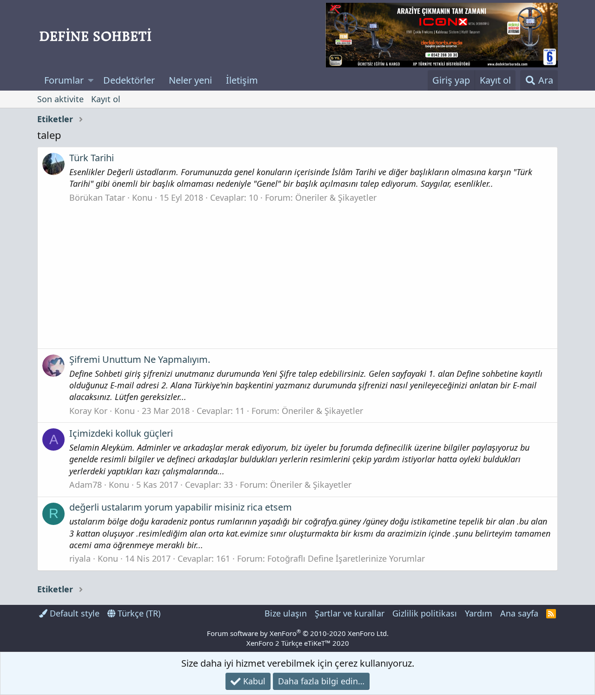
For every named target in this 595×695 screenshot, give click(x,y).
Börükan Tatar (97, 197)
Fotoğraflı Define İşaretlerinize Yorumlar (346, 558)
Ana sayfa (519, 613)
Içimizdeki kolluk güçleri (121, 433)
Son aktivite (60, 99)
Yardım (478, 613)
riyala (80, 558)
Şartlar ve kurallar (349, 613)
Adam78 (85, 484)
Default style (73, 613)
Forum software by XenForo (298, 633)
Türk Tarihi (91, 157)
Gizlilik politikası (424, 613)
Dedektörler (129, 80)
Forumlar (64, 80)
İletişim (242, 80)
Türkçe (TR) (137, 613)
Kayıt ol (105, 99)
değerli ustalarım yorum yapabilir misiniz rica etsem (180, 507)
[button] (91, 80)
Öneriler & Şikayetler (336, 197)
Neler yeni (190, 80)
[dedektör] (441, 35)
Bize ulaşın (285, 613)
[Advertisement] (297, 273)
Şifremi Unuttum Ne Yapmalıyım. (139, 359)
